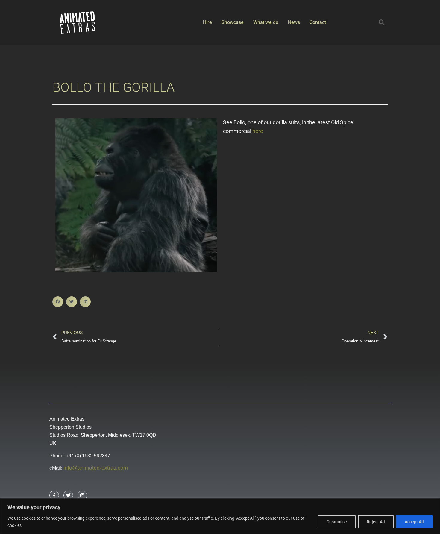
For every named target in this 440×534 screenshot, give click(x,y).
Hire (207, 22)
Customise (337, 521)
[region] (220, 516)
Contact (317, 22)
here (257, 131)
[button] (382, 22)
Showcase (232, 22)
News (294, 22)
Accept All (414, 521)
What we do (265, 22)
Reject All (376, 521)
